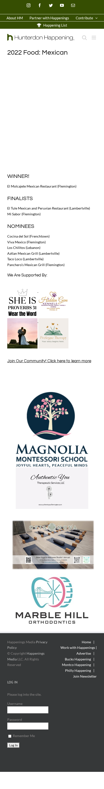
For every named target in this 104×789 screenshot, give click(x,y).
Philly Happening (78, 670)
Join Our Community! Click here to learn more (49, 361)
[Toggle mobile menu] (94, 37)
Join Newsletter (85, 676)
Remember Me (23, 736)
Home (86, 642)
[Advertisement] (52, 115)
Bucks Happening (78, 659)
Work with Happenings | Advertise (78, 650)
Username (14, 704)
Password (14, 719)
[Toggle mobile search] (84, 37)
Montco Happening (76, 665)
